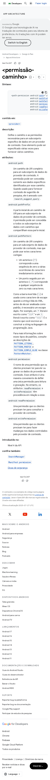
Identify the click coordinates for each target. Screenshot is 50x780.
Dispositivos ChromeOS (12, 611)
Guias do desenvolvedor (13, 674)
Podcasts (6, 556)
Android (5, 529)
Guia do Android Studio (12, 670)
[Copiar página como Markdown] (39, 77)
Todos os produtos (11, 749)
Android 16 (7, 636)
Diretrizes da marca (34, 759)
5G (3, 590)
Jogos (5, 567)
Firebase (6, 740)
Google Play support (11, 709)
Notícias (5, 547)
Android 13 (7, 649)
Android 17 (7, 631)
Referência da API (10, 679)
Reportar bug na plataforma (14, 700)
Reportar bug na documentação (16, 704)
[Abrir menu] (4, 3)
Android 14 (7, 645)
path (41, 95)
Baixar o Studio (8, 683)
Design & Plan (27, 54)
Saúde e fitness (9, 576)
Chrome (5, 735)
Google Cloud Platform (12, 744)
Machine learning (10, 572)
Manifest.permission (19, 462)
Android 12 (7, 654)
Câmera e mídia (9, 581)
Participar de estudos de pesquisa (17, 713)
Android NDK (8, 688)
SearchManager (16, 456)
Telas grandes (8, 602)
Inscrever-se (40, 766)
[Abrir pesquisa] (25, 3)
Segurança (7, 538)
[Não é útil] (19, 63)
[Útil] (15, 63)
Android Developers (10, 54)
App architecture (14, 14)
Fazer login (41, 3)
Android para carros (11, 615)
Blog (4, 551)
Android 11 (7, 658)
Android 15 (7, 640)
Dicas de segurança (18, 468)
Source (5, 542)
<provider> (14, 124)
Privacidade (7, 585)
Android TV (7, 620)
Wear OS (6, 606)
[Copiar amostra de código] (46, 92)
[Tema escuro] (42, 92)
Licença (19, 759)
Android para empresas (12, 533)
